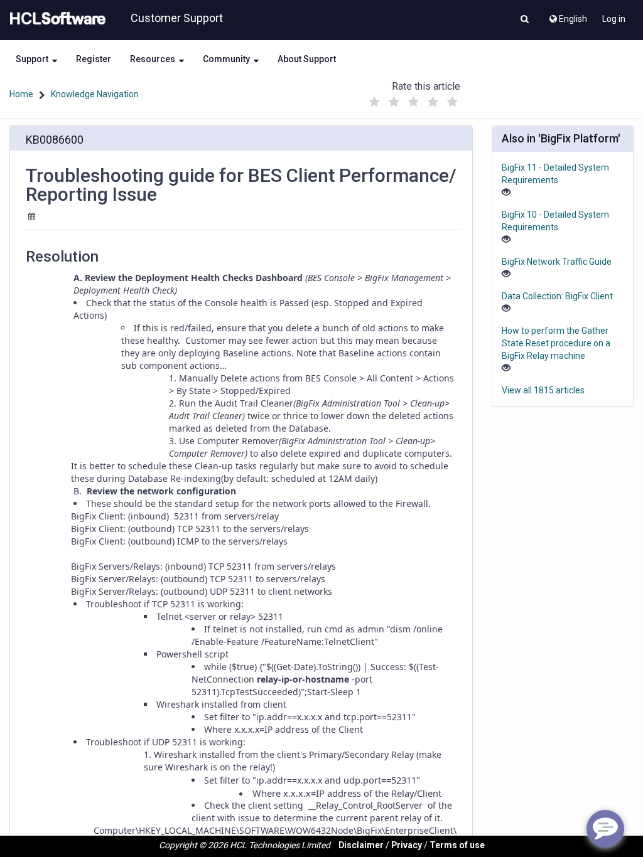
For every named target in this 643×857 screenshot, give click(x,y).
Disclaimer (361, 845)
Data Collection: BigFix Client (557, 296)
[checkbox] (374, 102)
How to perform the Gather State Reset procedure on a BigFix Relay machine (556, 343)
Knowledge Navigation (95, 94)
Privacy (406, 845)
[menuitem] (567, 15)
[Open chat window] (605, 829)
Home (21, 94)
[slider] (413, 99)
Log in (613, 19)
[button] (525, 20)
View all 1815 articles (543, 390)
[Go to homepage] (55, 19)
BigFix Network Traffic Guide (557, 262)
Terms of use (457, 845)
